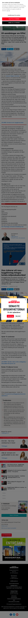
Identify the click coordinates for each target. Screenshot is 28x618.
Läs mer (8, 10)
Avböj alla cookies (14, 22)
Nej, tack (18, 316)
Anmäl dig (10, 316)
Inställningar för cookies (14, 15)
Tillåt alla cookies (14, 19)
